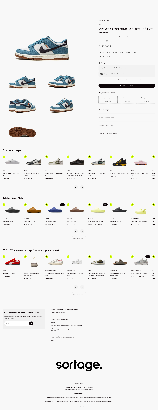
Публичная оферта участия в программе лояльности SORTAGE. (66, 325)
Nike (107, 20)
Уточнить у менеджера (126, 85)
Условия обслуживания (56, 316)
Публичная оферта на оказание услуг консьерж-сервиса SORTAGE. (65, 329)
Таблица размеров (104, 32)
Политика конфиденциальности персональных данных (64, 309)
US (100, 41)
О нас (52, 340)
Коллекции (102, 20)
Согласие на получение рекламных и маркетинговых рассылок (66, 334)
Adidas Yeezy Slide (13, 198)
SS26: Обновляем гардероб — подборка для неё (31, 250)
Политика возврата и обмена (58, 312)
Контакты (53, 322)
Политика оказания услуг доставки (59, 319)
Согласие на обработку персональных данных (62, 337)
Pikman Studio (83, 407)
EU (107, 41)
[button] (76, 187)
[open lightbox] (51, 104)
